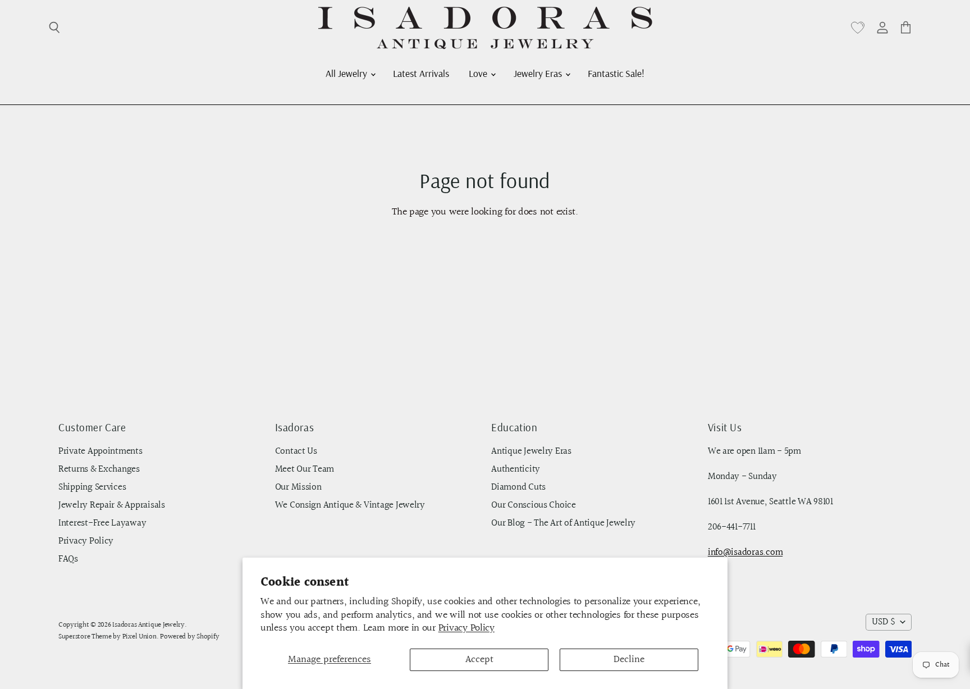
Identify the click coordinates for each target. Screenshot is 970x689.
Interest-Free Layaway (102, 523)
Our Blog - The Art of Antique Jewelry (563, 523)
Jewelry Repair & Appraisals (111, 505)
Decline (629, 659)
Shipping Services (92, 487)
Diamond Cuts (518, 487)
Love (479, 73)
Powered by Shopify (189, 636)
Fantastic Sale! (616, 73)
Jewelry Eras (539, 73)
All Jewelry (347, 73)
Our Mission (298, 487)
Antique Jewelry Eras (531, 451)
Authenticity (515, 469)
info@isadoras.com (745, 552)
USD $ (883, 622)
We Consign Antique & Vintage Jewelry (350, 505)
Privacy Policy (466, 628)
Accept (479, 659)
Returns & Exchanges (99, 469)
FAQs (68, 559)
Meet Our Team (305, 469)
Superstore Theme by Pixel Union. (108, 636)
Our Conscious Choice (533, 505)
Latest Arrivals (421, 73)
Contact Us (296, 451)
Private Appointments (100, 451)
